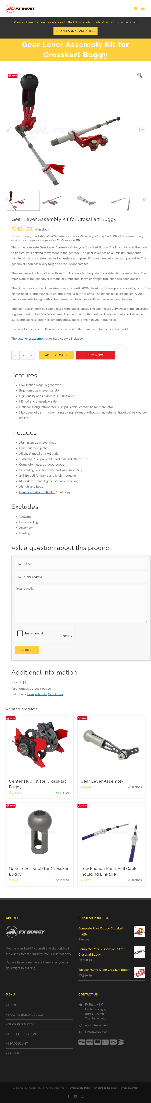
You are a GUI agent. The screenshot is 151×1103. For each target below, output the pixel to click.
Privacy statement (129, 1088)
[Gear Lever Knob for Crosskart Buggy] (39, 832)
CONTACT (15, 1053)
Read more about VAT (68, 240)
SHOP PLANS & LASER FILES (75, 31)
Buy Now (95, 355)
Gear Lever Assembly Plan (37, 492)
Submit (26, 649)
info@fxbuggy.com (97, 1031)
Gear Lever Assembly (102, 781)
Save (14, 75)
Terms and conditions (79, 1088)
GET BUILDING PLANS (23, 1034)
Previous (6, 200)
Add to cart (56, 355)
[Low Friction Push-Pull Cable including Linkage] (111, 832)
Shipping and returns (105, 1088)
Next (144, 200)
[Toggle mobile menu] (143, 8)
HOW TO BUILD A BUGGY (26, 1015)
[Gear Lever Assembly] (111, 745)
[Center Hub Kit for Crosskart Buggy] (39, 745)
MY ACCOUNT (18, 1043)
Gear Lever (55, 694)
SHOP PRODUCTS (20, 1024)
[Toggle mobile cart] (135, 8)
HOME (12, 1005)
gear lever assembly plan (34, 338)
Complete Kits (37, 694)
